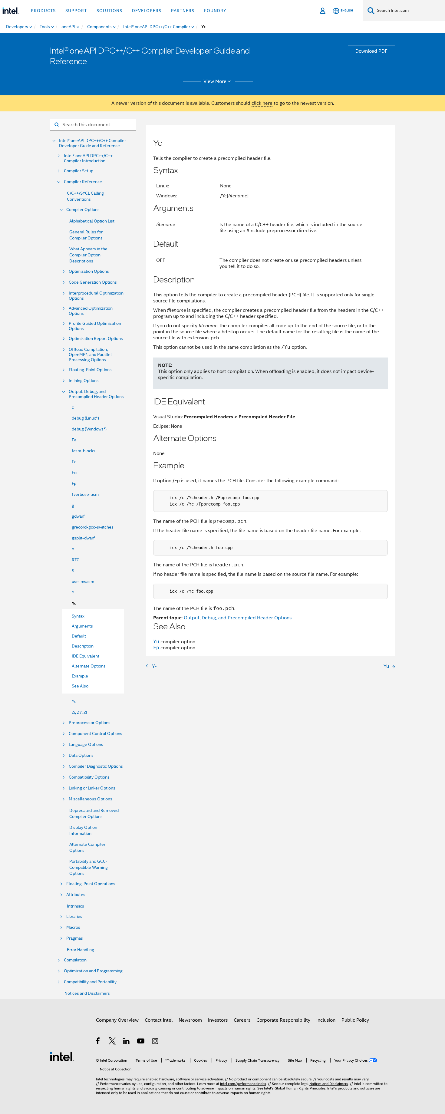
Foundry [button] (215, 10)
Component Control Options (95, 733)
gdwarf (78, 516)
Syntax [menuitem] (78, 616)
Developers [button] (146, 10)
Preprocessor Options (89, 722)
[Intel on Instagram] (155, 1042)
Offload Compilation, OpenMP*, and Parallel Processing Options (90, 354)
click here (262, 103)
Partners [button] (182, 10)
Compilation (75, 960)
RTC (75, 559)
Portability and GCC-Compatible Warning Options (88, 867)
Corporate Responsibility (283, 1020)
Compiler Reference (83, 181)
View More (214, 81)
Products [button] (43, 10)
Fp (74, 483)
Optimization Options (89, 271)
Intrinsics (75, 906)
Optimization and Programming (93, 971)
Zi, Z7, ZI (79, 712)
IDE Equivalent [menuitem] (85, 656)
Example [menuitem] (80, 676)
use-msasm (83, 581)
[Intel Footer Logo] (62, 1056)
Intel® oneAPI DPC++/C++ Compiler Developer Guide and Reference (92, 143)
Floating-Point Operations (90, 883)
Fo (74, 472)
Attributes (75, 894)
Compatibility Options (89, 777)
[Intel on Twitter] (112, 1042)
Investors (218, 1020)
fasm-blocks (83, 450)
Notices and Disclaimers (87, 993)
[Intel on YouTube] (141, 1042)
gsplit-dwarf (83, 538)
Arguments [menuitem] (82, 626)
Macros (73, 927)
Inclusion (325, 1020)
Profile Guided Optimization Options (95, 326)
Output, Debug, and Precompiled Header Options (96, 394)
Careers (242, 1020)
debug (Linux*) (85, 418)
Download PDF (371, 51)
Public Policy (355, 1020)
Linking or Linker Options (92, 788)
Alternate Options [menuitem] (89, 666)
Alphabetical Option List (91, 221)
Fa (74, 440)
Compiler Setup (78, 170)
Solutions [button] (109, 10)
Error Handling (80, 949)
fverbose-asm (85, 494)
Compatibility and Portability (90, 981)
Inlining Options (84, 380)
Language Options (86, 744)
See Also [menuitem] (80, 686)
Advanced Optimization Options (91, 311)
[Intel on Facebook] (98, 1042)
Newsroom (190, 1020)
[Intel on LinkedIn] (126, 1042)
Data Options (81, 755)
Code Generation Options (93, 282)
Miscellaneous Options (90, 799)
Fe (74, 461)
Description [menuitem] (83, 646)
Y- (74, 592)
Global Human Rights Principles (300, 1088)
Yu (74, 701)
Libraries (74, 916)
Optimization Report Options (96, 338)
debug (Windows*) (89, 429)
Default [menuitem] (79, 636)
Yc (74, 603)
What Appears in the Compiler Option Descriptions (88, 255)
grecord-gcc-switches (93, 527)
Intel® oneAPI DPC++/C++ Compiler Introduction (88, 158)
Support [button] (76, 10)
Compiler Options (83, 209)
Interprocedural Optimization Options (96, 296)
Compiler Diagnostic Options (96, 766)
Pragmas (74, 938)
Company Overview (117, 1020)
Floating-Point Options (90, 369)
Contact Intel (159, 1020)
